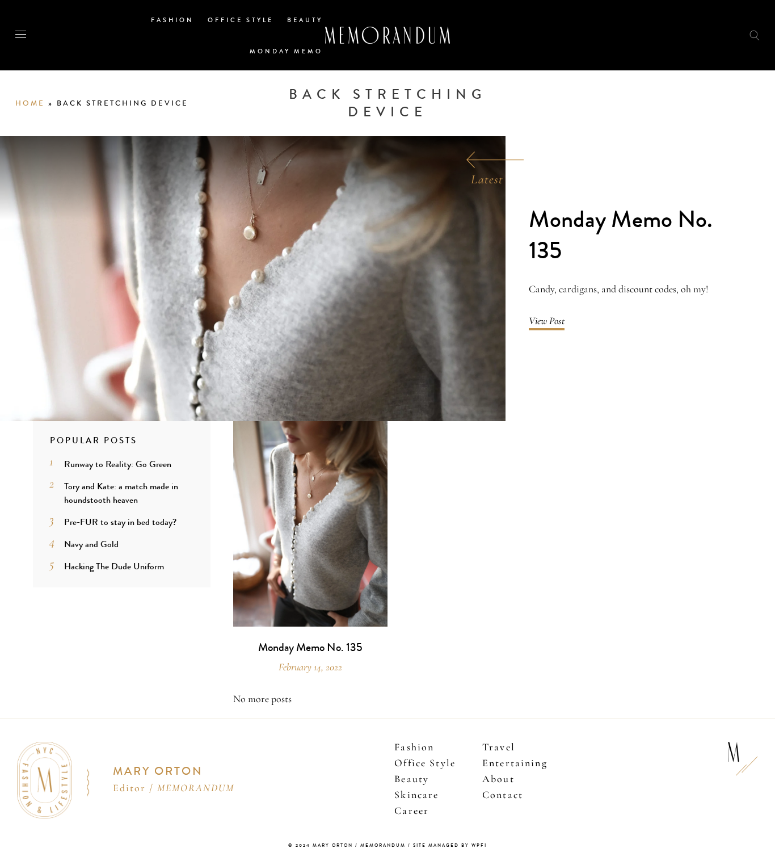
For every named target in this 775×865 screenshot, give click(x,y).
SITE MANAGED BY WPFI (450, 845)
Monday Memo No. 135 (621, 235)
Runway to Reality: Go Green (117, 464)
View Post (547, 320)
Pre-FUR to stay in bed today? (120, 521)
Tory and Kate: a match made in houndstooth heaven (121, 493)
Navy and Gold (91, 544)
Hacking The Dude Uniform (114, 566)
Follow (693, 35)
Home (30, 103)
